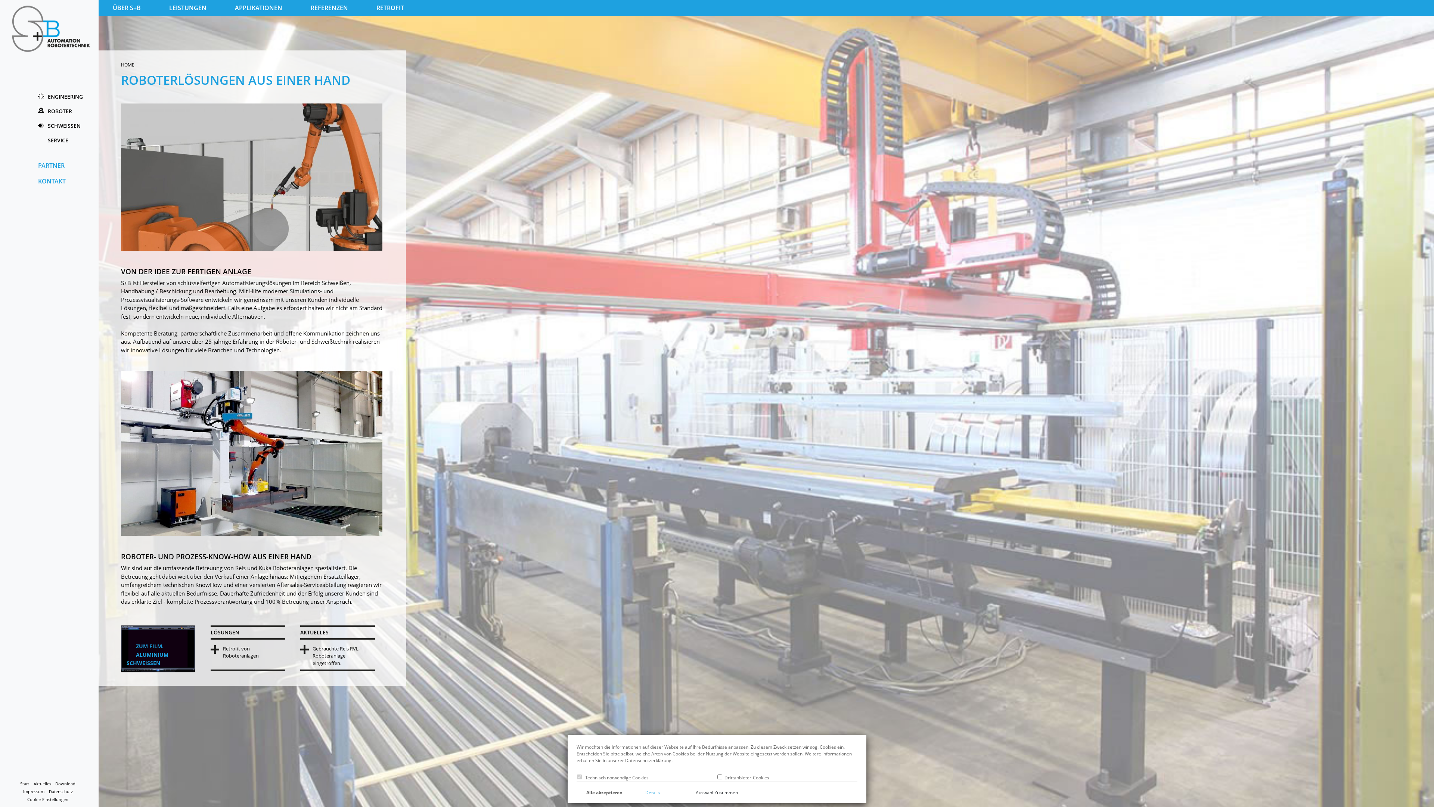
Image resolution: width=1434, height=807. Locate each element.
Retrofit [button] (390, 8)
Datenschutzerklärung (648, 760)
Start (24, 783)
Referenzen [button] (329, 8)
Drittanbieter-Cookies (745, 777)
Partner (51, 165)
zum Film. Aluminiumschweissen (147, 655)
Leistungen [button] (188, 8)
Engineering (65, 96)
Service (58, 140)
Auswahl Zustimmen (717, 792)
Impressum (33, 791)
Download (65, 783)
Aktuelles (42, 783)
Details (652, 792)
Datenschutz (61, 791)
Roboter (60, 111)
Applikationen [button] (258, 8)
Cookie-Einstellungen (47, 799)
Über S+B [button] (127, 8)
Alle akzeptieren (604, 792)
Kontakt (52, 181)
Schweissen (64, 125)
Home (127, 65)
